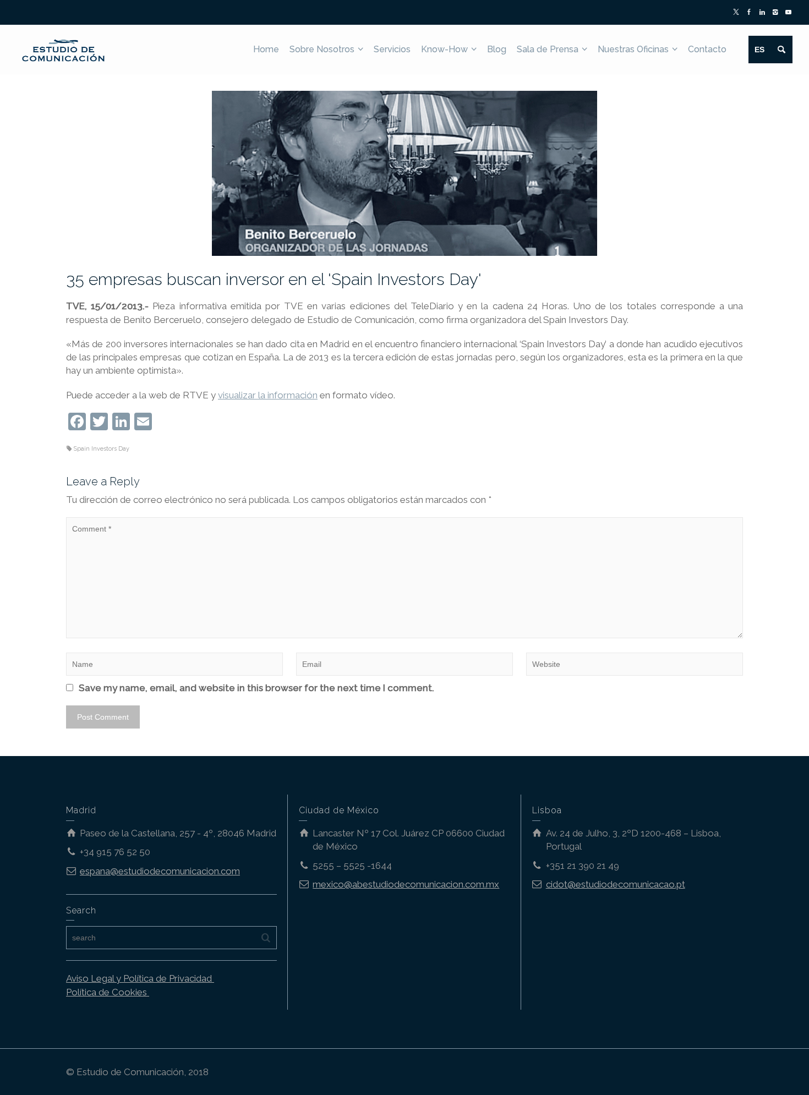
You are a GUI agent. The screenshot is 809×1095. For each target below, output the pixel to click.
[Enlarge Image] (404, 173)
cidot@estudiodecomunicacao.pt (615, 884)
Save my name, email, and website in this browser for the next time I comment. (256, 687)
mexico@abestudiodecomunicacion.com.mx (406, 884)
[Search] (781, 49)
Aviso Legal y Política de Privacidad (140, 978)
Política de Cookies (107, 992)
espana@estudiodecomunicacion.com (160, 871)
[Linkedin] (762, 12)
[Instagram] (776, 12)
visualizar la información (268, 395)
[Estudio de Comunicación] (64, 48)
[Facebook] (749, 12)
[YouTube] (788, 12)
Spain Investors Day (101, 448)
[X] (737, 12)
